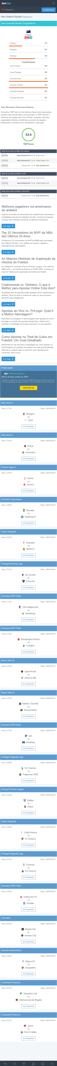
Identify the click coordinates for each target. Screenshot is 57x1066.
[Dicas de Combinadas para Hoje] (24, 1064)
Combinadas (48, 10)
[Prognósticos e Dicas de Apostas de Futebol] (7, 2)
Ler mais (7, 226)
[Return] (5, 1064)
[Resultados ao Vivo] (42, 1064)
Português (9, 10)
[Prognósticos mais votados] (33, 1064)
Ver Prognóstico (28, 426)
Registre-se (28, 388)
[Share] (52, 1064)
